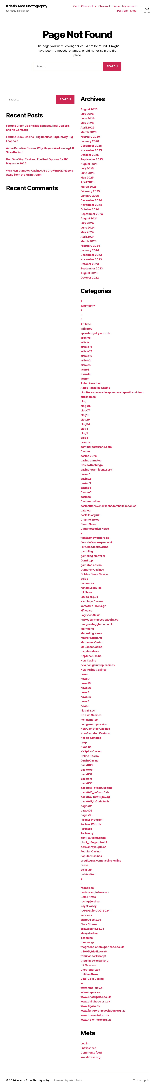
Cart (76, 6)
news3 (85, 692)
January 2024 (90, 250)
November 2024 (91, 204)
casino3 (86, 483)
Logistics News (90, 615)
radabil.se (87, 887)
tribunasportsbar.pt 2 (94, 960)
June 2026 (88, 118)
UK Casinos (88, 965)
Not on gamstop (91, 737)
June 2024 (88, 227)
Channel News (90, 519)
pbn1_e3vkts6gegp (93, 837)
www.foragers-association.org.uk (103, 1010)
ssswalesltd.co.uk (92, 928)
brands (85, 442)
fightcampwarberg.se (95, 537)
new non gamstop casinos (98, 665)
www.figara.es (90, 1006)
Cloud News (88, 524)
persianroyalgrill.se (93, 846)
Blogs (84, 437)
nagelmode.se (90, 651)
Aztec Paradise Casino (95, 387)
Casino (85, 451)
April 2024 (87, 236)
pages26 (86, 810)
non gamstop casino (94, 724)
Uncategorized (90, 969)
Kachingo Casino (92, 601)
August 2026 (89, 109)
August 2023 (89, 273)
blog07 (85, 410)
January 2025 (90, 195)
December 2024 (91, 200)
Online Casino (90, 756)
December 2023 (91, 254)
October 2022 (90, 277)
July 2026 (87, 113)
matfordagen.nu (91, 637)
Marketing (87, 628)
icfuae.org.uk (89, 596)
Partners (86, 828)
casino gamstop (91, 460)
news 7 (85, 678)
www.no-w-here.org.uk (96, 1019)
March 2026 (88, 132)
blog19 (85, 415)
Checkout (87, 6)
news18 (86, 683)
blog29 (85, 419)
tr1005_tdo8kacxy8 (94, 951)
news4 (85, 701)
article (85, 342)
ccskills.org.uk (90, 515)
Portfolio (122, 10)
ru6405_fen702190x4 (95, 910)
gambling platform (93, 556)
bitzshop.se (88, 396)
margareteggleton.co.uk (97, 624)
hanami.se (87, 583)
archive (86, 337)
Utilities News (89, 974)
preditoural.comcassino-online (101, 860)
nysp (84, 742)
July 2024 (87, 223)
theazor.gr (87, 942)
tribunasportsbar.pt (93, 956)
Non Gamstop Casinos (95, 733)
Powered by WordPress (67, 1080)
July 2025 (87, 168)
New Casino (88, 660)
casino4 (86, 487)
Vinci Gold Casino (92, 978)
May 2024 (87, 232)
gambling (87, 551)
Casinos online (90, 501)
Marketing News (91, 633)
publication (88, 874)
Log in (84, 1043)
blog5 (84, 433)
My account (129, 6)
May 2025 (87, 177)
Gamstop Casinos (92, 569)
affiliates (86, 328)
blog (83, 401)
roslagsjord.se (90, 901)
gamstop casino (91, 565)
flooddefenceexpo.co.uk (96, 542)
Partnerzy (87, 833)
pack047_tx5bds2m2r (95, 801)
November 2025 (91, 150)
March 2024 (88, 241)
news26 (86, 687)
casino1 (86, 474)
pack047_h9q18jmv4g (95, 796)
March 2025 (88, 186)
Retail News (88, 897)
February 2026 (90, 136)
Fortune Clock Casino (94, 546)
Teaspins (87, 937)
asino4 (85, 378)
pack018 (86, 774)
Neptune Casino (91, 656)
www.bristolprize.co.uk (96, 997)
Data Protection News (95, 528)
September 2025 (92, 159)
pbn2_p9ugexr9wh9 (94, 842)
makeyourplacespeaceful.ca (99, 619)
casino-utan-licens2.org (96, 469)
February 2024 (90, 245)
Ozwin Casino (89, 760)
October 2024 (90, 209)
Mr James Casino (92, 642)
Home (116, 6)
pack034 (86, 783)
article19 (86, 355)
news (84, 674)
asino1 (85, 369)
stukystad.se (89, 933)
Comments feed (91, 1052)
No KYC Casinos (91, 715)
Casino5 (86, 492)
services (86, 915)
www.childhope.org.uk (95, 1001)
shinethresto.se (91, 919)
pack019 (86, 778)
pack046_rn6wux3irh (95, 792)
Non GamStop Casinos (95, 728)
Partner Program (91, 819)
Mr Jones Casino (91, 646)
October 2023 (90, 264)
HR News (86, 592)
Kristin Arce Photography (26, 6)
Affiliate (86, 324)
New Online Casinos (93, 669)
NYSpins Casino (91, 751)
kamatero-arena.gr (93, 606)
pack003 (87, 765)
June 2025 (88, 173)
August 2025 (89, 163)
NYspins (86, 746)
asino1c (86, 374)
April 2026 (87, 127)
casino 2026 (89, 456)
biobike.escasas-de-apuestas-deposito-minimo (112, 392)
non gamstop (89, 719)
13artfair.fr (88, 305)
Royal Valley (89, 906)
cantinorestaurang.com (96, 446)
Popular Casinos (91, 856)
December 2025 (91, 145)
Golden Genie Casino (94, 574)
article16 (86, 346)
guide (84, 578)
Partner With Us (91, 824)
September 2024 (92, 213)
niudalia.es (88, 710)
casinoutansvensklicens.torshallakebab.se (108, 506)
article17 (86, 351)
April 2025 (87, 182)
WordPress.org (91, 1057)
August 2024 (89, 218)
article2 (86, 360)
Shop (133, 10)
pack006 (87, 769)
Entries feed (88, 1048)
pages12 (86, 806)
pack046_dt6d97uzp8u (96, 787)
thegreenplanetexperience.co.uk (102, 947)
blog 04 (86, 406)
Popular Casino (90, 851)
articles (86, 365)
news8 (85, 706)
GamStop (87, 560)
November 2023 (91, 259)
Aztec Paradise (90, 383)
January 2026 (90, 141)
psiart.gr (86, 869)
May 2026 (87, 123)
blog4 (84, 428)
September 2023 (92, 268)
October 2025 (90, 154)
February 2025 (90, 191)
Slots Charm (89, 924)
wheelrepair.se (90, 992)
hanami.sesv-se (91, 587)
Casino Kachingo (92, 465)
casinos (86, 496)
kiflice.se (86, 610)
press (84, 865)
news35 (86, 696)
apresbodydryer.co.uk (95, 333)
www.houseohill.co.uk (95, 1015)
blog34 (85, 424)
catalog (86, 510)
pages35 (86, 815)
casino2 (86, 478)
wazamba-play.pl (92, 987)
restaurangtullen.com (95, 892)
